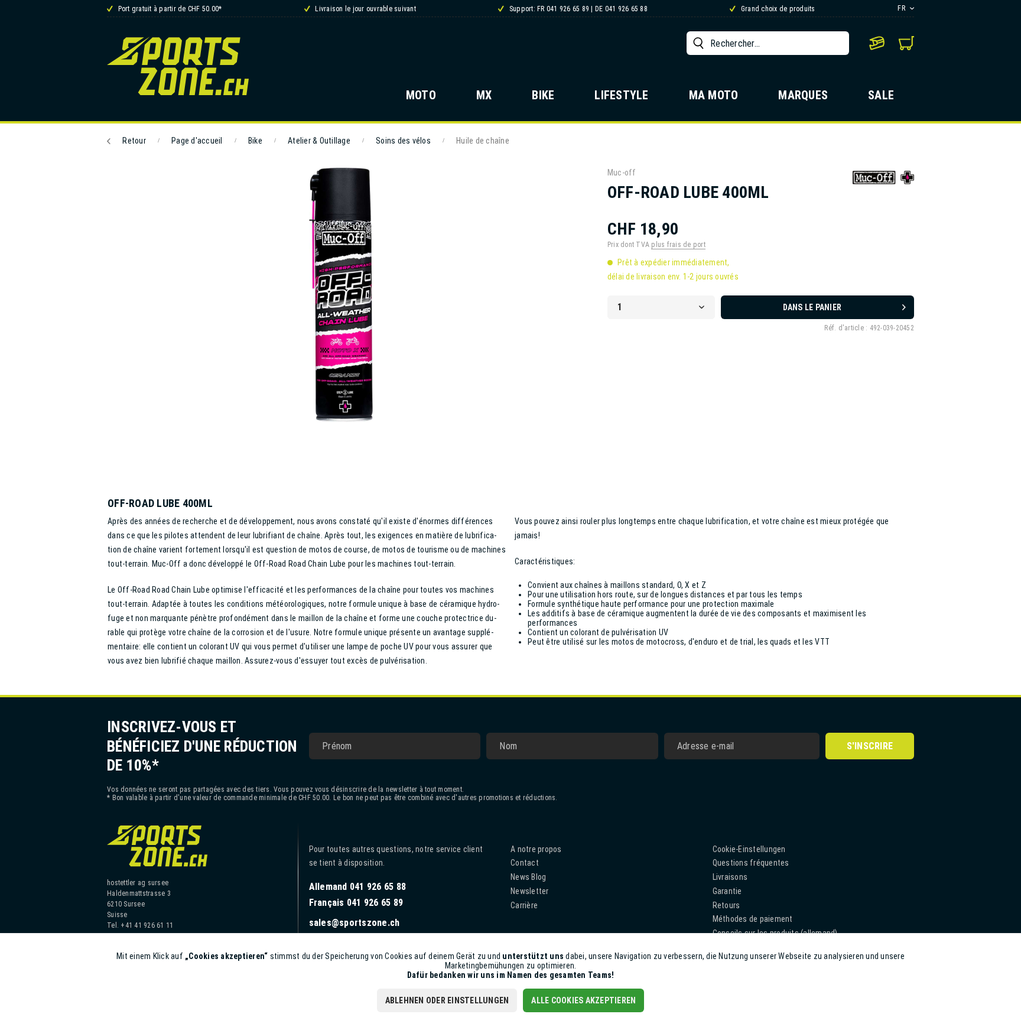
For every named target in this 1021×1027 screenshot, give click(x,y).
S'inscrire (870, 746)
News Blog (528, 877)
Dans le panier (812, 307)
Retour (134, 140)
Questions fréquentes (751, 862)
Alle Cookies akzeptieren (583, 1000)
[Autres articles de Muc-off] (883, 188)
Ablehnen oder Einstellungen (447, 1000)
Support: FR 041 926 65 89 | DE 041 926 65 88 (578, 9)
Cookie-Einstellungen (749, 849)
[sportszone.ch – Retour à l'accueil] (178, 65)
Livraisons (730, 877)
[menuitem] (768, 43)
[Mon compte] (877, 43)
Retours (726, 905)
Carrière (524, 905)
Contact (524, 862)
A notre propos (536, 849)
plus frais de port (678, 244)
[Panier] (906, 43)
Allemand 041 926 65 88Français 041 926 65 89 (358, 894)
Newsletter (529, 891)
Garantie (727, 891)
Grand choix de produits (777, 9)
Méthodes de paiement (753, 919)
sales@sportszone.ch (354, 922)
